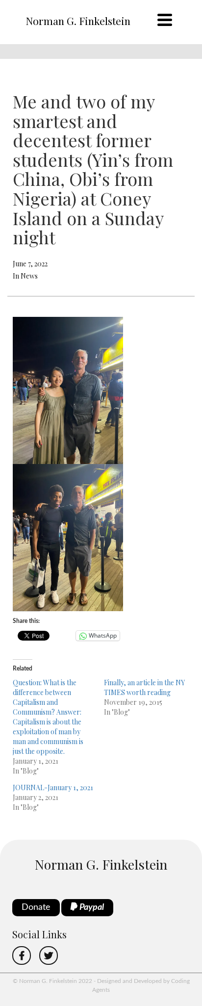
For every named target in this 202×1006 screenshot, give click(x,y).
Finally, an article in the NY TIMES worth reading (144, 687)
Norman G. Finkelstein (77, 20)
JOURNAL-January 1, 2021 (53, 787)
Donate (36, 907)
